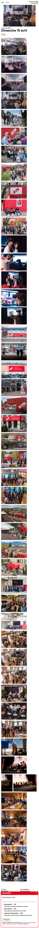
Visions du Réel (6, 28)
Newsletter (4, 891)
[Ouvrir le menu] (2, 2)
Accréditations (24, 889)
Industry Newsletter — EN (18, 914)
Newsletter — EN (15, 910)
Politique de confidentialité (29, 922)
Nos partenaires (25, 891)
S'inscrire (6, 919)
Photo (3, 34)
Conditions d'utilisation (11, 923)
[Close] (35, 893)
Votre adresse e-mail (8, 897)
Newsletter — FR (16, 905)
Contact (3, 889)
